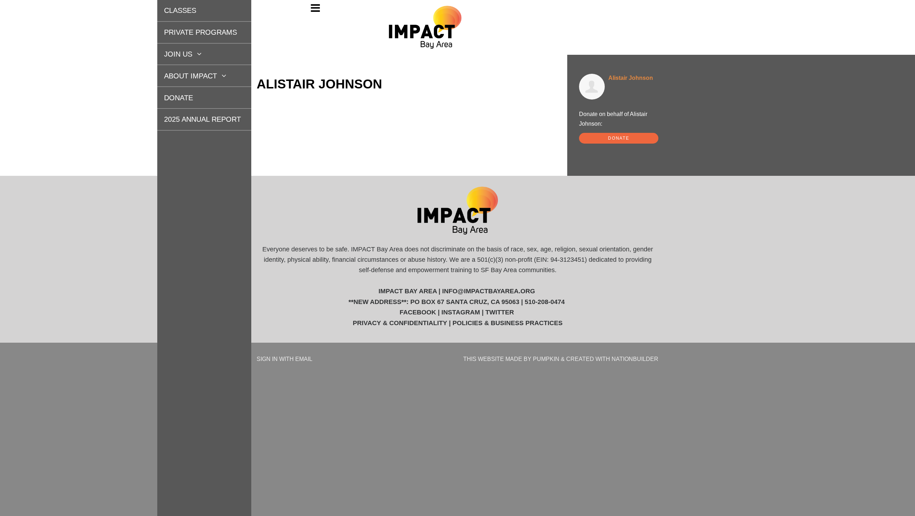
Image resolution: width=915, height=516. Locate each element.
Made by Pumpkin (532, 359)
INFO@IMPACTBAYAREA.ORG (488, 291)
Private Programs (192, 32)
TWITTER (499, 312)
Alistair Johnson (630, 77)
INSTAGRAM (460, 312)
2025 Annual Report (194, 119)
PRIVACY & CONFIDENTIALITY (400, 323)
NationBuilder (635, 359)
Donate (170, 98)
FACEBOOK (418, 312)
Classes (172, 10)
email (303, 359)
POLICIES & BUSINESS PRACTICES (507, 323)
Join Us (171, 54)
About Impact (183, 76)
